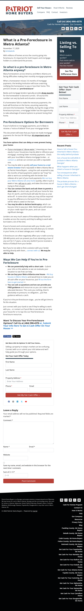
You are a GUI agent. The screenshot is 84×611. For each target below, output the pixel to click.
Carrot (35, 511)
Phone (9, 386)
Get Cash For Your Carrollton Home (71, 594)
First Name (10, 362)
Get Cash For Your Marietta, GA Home (70, 555)
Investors (63, 12)
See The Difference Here (69, 72)
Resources (78, 519)
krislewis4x (10, 51)
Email (31, 386)
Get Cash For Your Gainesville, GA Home (71, 589)
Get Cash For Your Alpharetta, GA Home (71, 584)
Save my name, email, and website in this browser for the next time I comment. (27, 466)
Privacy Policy (77, 522)
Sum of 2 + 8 (9, 472)
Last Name (10, 370)
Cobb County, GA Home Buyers (70, 538)
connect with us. (33, 250)
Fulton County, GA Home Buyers (70, 541)
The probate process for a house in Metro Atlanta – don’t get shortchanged (68, 184)
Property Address (13, 378)
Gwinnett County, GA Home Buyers (71, 545)
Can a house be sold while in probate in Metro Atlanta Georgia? (68, 160)
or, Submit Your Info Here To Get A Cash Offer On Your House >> (27, 326)
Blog (80, 525)
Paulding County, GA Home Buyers (72, 529)
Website (6, 455)
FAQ (48, 12)
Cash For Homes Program (58, 24)
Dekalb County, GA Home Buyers (72, 534)
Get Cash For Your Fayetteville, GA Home (70, 550)
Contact (55, 12)
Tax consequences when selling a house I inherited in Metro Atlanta (68, 175)
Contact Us (78, 508)
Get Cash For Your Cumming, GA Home (70, 579)
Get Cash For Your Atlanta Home (70, 570)
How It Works (58, 8)
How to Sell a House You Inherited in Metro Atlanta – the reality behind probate (68, 152)
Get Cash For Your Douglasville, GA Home (70, 599)
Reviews (69, 8)
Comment (8, 420)
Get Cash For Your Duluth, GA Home (71, 566)
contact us (12, 160)
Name (6, 446)
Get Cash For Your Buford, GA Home (71, 561)
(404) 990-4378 (74, 21)
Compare (41, 12)
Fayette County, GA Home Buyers (72, 574)
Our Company (76, 24)
